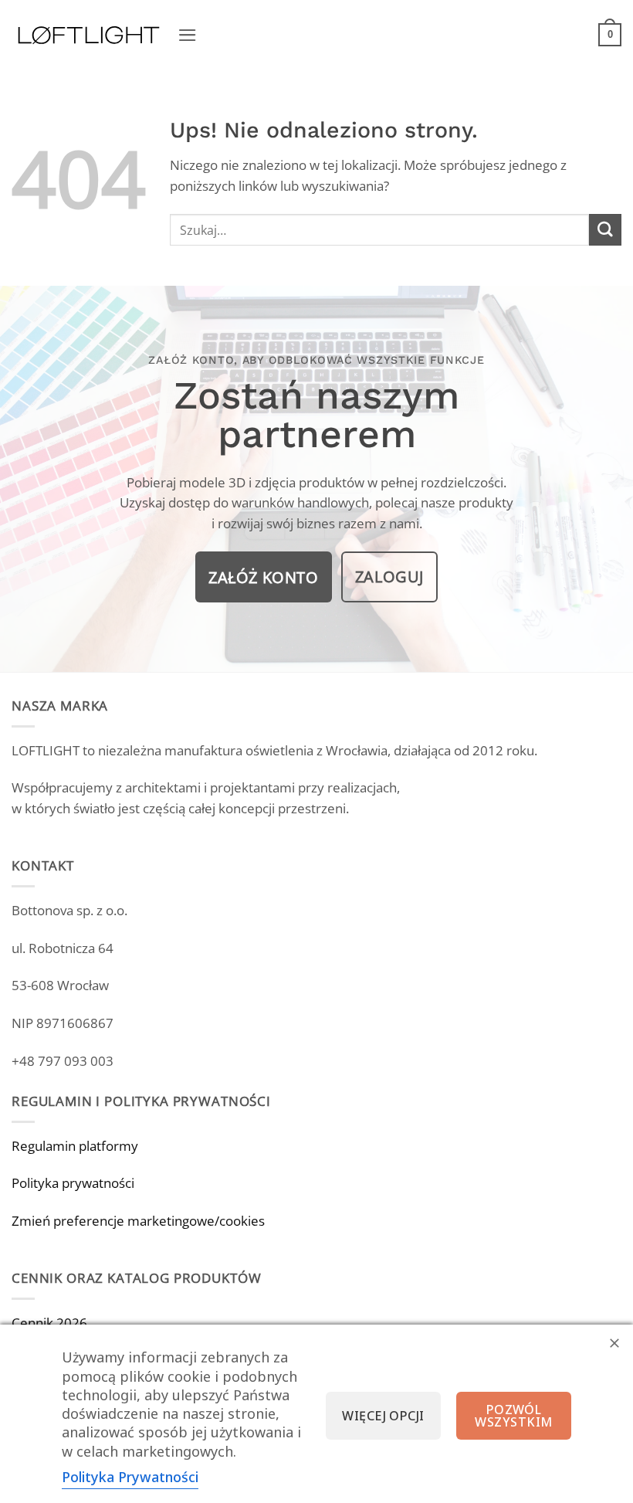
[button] (188, 35)
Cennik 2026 (49, 1323)
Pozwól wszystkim (513, 1415)
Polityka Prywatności (130, 1476)
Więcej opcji (383, 1415)
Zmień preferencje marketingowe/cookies (138, 1221)
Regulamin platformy (75, 1146)
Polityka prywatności (73, 1183)
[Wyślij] (605, 230)
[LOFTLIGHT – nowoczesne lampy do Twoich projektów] (89, 35)
